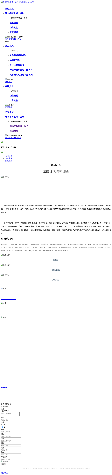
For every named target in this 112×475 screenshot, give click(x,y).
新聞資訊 (9, 86)
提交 (3, 464)
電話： (3, 434)
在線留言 (14, 131)
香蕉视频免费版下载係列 (21, 70)
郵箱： (3, 443)
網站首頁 (9, 8)
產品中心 (9, 46)
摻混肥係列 (15, 60)
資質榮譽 (14, 32)
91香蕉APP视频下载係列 (21, 75)
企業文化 (14, 27)
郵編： (3, 452)
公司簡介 (14, 22)
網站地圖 (4, 473)
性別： (3, 422)
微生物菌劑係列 (17, 65)
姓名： (3, 418)
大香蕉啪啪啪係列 (18, 55)
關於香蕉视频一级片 (14, 13)
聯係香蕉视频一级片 (14, 117)
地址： (3, 448)
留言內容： (6, 411)
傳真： (3, 438)
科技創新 (9, 112)
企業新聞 (14, 95)
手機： (3, 429)
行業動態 (14, 100)
